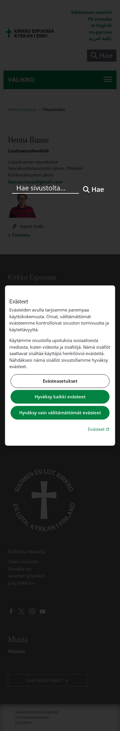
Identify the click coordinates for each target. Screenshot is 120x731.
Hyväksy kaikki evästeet (60, 397)
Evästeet (99, 429)
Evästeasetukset (60, 381)
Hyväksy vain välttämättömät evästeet (60, 412)
